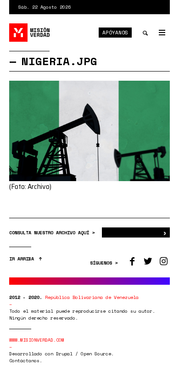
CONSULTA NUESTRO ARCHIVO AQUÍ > (53, 232)
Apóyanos (115, 32)
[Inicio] (29, 32)
